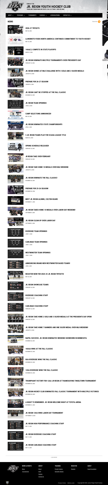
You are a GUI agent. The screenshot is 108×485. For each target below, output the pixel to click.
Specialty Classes (59, 471)
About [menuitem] (11, 15)
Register (73, 469)
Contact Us (41, 476)
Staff (39, 471)
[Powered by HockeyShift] (7, 482)
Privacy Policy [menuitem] (62, 483)
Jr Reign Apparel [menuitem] (55, 15)
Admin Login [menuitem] (71, 483)
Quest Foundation (92, 469)
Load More (54, 457)
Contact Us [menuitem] (68, 15)
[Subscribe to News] (99, 21)
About (40, 469)
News (23, 469)
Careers (40, 474)
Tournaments (25, 471)
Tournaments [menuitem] (33, 15)
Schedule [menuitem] (43, 15)
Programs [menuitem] (21, 15)
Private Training (59, 469)
